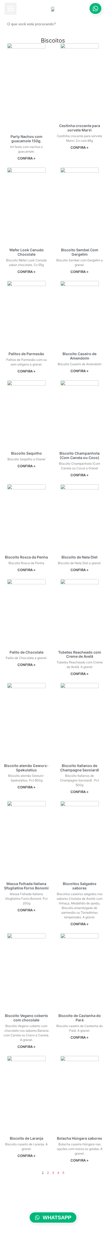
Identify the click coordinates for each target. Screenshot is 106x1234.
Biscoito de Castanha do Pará (79, 1017)
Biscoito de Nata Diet (79, 557)
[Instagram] (60, 1202)
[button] (11, 9)
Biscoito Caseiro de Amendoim (79, 356)
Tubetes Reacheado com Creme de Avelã (79, 654)
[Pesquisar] (97, 24)
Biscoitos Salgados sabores (79, 885)
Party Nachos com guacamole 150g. (26, 138)
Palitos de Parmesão (26, 354)
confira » (26, 158)
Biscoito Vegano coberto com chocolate (26, 1017)
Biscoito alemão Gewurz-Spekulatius (26, 767)
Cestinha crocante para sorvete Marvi (79, 127)
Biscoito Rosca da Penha (26, 557)
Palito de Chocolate (26, 652)
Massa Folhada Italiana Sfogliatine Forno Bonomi (26, 885)
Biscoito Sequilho (26, 453)
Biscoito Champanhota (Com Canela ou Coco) (79, 455)
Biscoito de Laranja (26, 1138)
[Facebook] (46, 1202)
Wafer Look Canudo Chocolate (26, 252)
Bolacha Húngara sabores (79, 1138)
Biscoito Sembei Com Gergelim (79, 252)
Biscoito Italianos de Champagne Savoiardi (79, 767)
